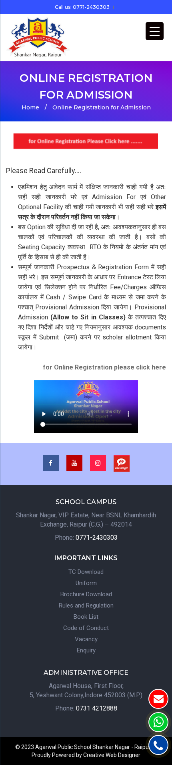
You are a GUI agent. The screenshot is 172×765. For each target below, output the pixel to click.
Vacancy (86, 639)
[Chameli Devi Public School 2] (38, 37)
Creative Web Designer (111, 755)
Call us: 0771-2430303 (82, 7)
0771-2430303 (97, 537)
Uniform (86, 583)
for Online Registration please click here (104, 367)
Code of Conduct (86, 628)
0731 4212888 (96, 708)
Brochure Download (86, 594)
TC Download (86, 571)
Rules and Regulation (86, 605)
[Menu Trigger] (155, 31)
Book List (86, 616)
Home (30, 107)
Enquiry (86, 650)
